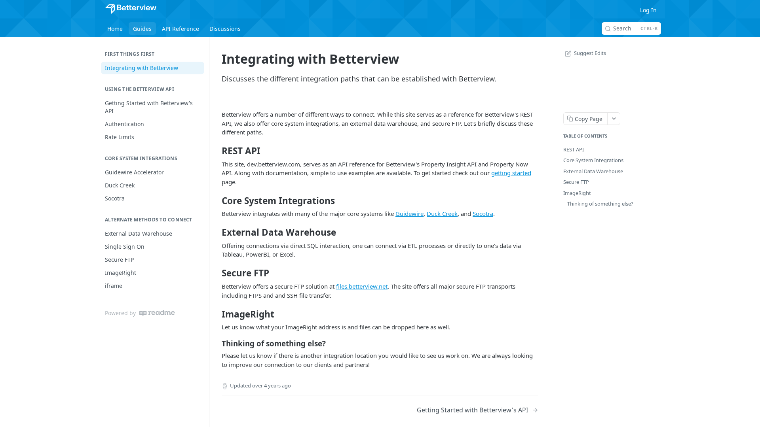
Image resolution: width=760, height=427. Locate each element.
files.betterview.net (362, 286)
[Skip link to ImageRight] (216, 313)
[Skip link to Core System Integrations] (216, 200)
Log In (648, 10)
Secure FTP (576, 181)
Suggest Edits (590, 53)
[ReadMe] (157, 313)
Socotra (483, 213)
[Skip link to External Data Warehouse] (216, 232)
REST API (573, 149)
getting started (511, 173)
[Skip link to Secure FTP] (216, 273)
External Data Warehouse (593, 171)
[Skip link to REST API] (216, 151)
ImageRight (577, 192)
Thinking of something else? (600, 203)
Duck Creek (442, 213)
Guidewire (409, 213)
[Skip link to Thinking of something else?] (216, 343)
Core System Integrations (593, 160)
